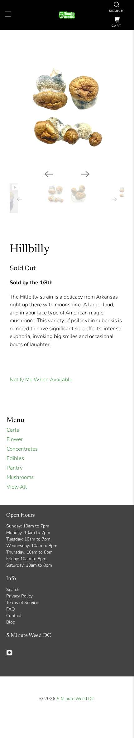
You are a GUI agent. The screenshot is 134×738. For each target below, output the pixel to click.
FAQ (10, 609)
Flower (15, 439)
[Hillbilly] (67, 107)
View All (17, 486)
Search (12, 589)
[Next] (85, 174)
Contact (13, 616)
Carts (13, 430)
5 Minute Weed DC (75, 699)
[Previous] (48, 174)
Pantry (15, 467)
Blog (10, 622)
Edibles (15, 458)
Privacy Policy (19, 596)
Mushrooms (20, 477)
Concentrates (22, 449)
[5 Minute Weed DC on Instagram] (9, 654)
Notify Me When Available (41, 379)
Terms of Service (22, 603)
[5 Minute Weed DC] (67, 15)
